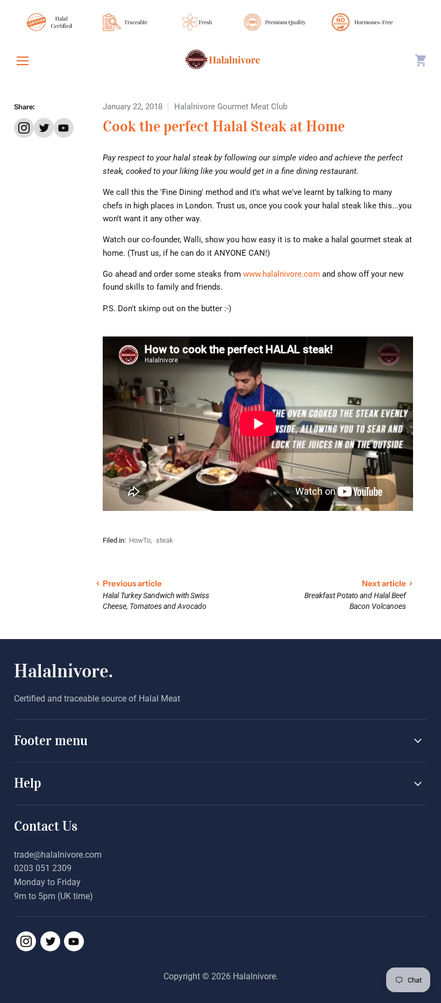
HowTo (140, 540)
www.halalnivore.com (281, 274)
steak (164, 540)
